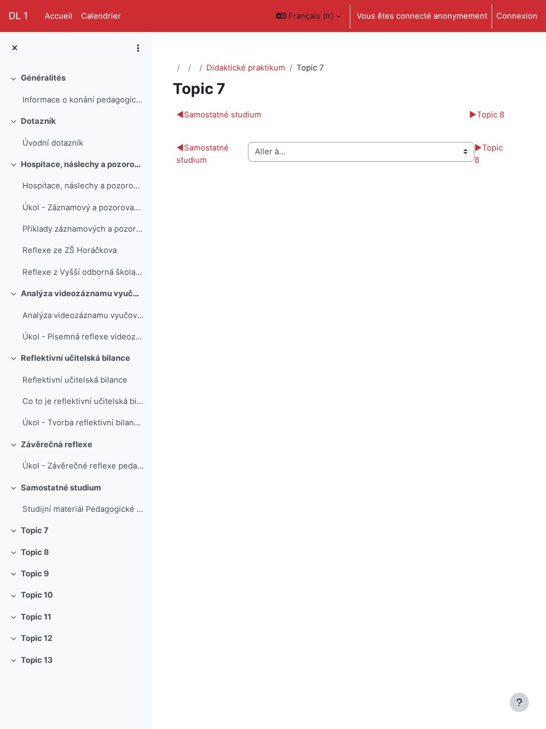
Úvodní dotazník (52, 143)
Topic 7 (35, 530)
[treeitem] (75, 88)
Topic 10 (37, 595)
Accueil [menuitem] (59, 16)
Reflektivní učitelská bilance (75, 358)
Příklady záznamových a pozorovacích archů (82, 229)
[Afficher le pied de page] (519, 702)
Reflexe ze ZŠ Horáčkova (69, 250)
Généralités (43, 78)
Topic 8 (35, 552)
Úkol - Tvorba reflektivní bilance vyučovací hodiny (82, 422)
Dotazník (38, 121)
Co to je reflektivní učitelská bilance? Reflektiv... (82, 401)
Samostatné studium (61, 488)
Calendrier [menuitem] (101, 16)
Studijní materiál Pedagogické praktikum (82, 509)
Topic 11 (36, 617)
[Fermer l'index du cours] (15, 48)
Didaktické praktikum (245, 68)
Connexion (516, 16)
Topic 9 (35, 574)
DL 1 (18, 15)
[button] (308, 16)
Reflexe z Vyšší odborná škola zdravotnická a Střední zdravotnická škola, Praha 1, (82, 272)
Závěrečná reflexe (56, 444)
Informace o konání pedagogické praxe (82, 100)
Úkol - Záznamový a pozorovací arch (82, 207)
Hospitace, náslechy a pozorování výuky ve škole (82, 186)
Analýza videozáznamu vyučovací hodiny (82, 293)
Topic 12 (36, 638)
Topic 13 (37, 660)
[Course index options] (138, 48)
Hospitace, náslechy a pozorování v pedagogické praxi (82, 164)
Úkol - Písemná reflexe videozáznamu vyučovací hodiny (82, 337)
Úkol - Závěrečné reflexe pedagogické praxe (82, 466)
